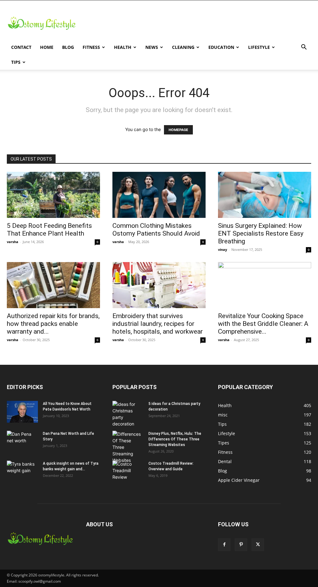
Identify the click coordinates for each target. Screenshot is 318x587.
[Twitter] (258, 544)
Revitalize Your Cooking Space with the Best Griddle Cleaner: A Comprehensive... (263, 323)
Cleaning (183, 47)
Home (46, 47)
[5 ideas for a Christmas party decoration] (127, 414)
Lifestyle (259, 47)
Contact (21, 47)
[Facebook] (224, 544)
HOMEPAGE (178, 130)
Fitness (91, 47)
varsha (12, 241)
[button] (303, 48)
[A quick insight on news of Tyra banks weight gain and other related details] (22, 471)
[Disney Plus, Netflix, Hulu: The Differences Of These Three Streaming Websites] (127, 447)
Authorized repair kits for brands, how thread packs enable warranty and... (53, 323)
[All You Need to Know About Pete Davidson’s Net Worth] (22, 412)
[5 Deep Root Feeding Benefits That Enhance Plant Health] (53, 195)
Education (221, 47)
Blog (68, 47)
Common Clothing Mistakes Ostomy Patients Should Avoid (156, 229)
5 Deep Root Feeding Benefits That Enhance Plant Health (49, 229)
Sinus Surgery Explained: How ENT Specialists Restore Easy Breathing (260, 233)
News (151, 47)
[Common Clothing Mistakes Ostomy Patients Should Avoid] (159, 195)
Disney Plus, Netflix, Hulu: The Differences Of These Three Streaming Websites (174, 439)
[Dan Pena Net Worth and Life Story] (22, 442)
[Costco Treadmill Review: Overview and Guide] (127, 471)
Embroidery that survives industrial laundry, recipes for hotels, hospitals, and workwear (157, 323)
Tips (15, 62)
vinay (222, 249)
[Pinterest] (241, 544)
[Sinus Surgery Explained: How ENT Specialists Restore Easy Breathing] (264, 195)
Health (122, 47)
